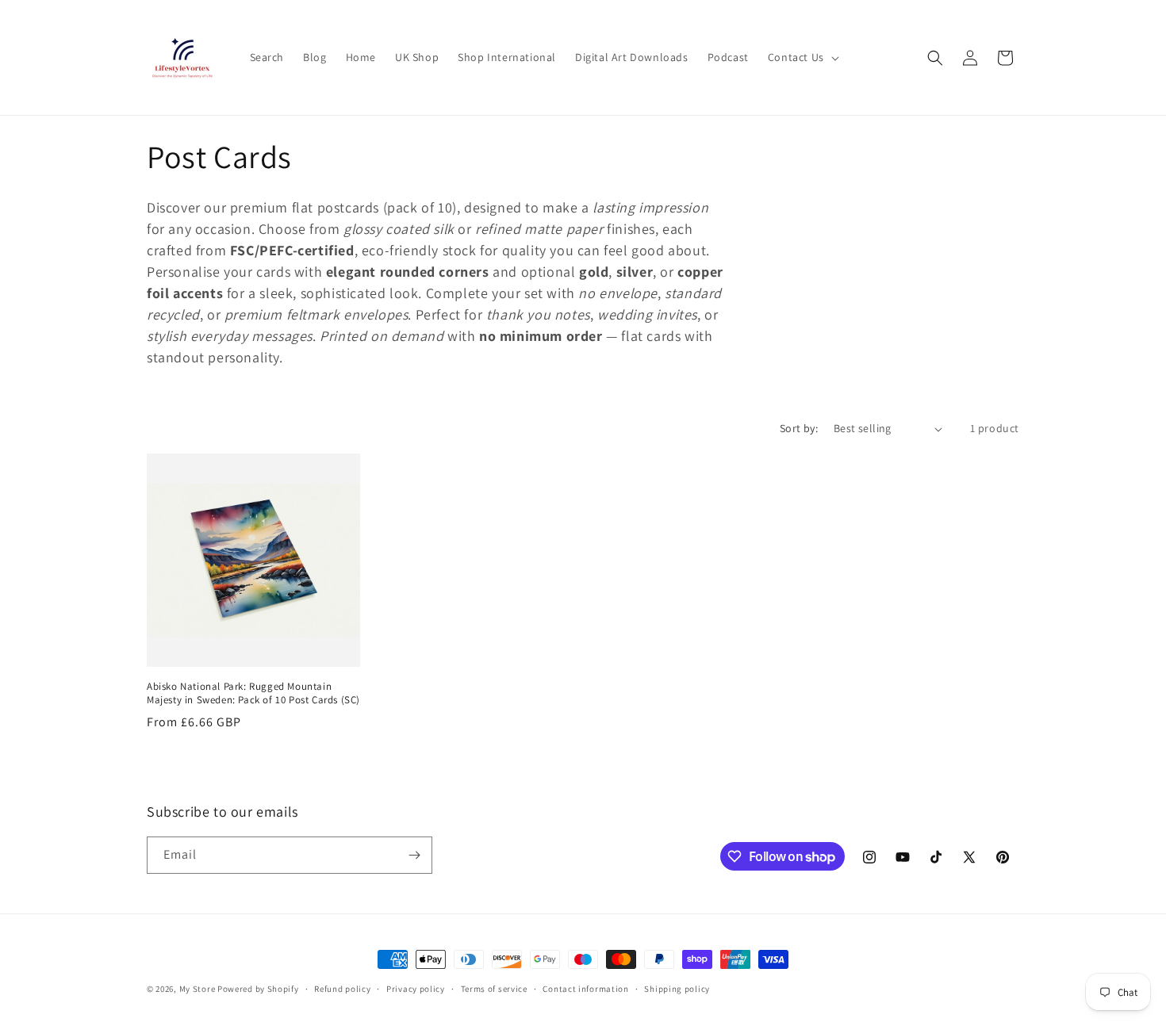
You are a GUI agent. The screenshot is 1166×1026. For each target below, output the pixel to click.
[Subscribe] (414, 855)
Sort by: (799, 428)
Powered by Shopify (258, 988)
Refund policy (342, 988)
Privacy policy (415, 988)
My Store (197, 988)
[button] (802, 57)
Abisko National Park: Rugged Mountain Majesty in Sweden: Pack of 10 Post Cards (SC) (253, 693)
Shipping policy (677, 988)
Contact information (585, 988)
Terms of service (494, 988)
